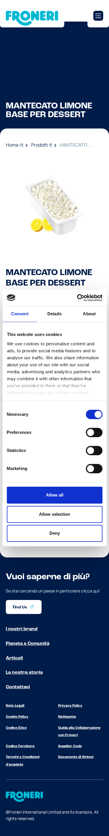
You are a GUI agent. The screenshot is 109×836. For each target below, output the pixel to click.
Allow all (54, 494)
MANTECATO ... (76, 145)
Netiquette (67, 717)
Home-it (14, 145)
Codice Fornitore (20, 746)
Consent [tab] (19, 313)
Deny (54, 533)
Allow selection (54, 514)
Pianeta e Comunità (27, 643)
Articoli (14, 658)
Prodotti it (41, 145)
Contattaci (18, 687)
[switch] (94, 432)
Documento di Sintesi (76, 757)
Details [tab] (54, 313)
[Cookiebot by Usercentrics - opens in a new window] (77, 298)
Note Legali (15, 705)
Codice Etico (16, 728)
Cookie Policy (17, 717)
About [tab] (89, 313)
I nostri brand (21, 629)
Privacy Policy (70, 705)
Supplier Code (70, 746)
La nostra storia (24, 672)
